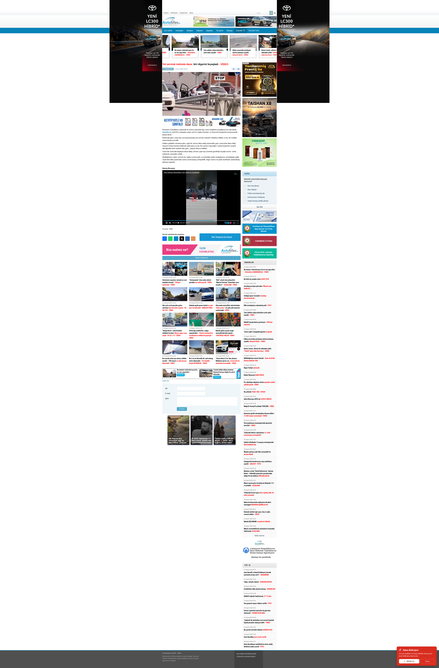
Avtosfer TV (240, 30)
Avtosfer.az (166, 132)
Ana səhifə (168, 30)
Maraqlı (230, 31)
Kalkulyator (174, 13)
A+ (239, 69)
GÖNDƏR (182, 409)
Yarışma (166, 13)
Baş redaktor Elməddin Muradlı (246, 654)
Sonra (427, 661)
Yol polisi (219, 30)
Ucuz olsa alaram (253, 186)
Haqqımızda (183, 13)
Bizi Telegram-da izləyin (222, 237)
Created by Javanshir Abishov (246, 656)
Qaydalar (209, 30)
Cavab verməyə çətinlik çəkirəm (258, 201)
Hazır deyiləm (252, 190)
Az (271, 13)
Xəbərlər (199, 30)
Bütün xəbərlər (259, 536)
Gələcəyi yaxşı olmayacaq (256, 197)
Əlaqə (191, 13)
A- (233, 69)
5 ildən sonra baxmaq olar (256, 193)
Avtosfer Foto (254, 30)
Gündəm (190, 31)
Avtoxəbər (179, 31)
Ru (275, 13)
